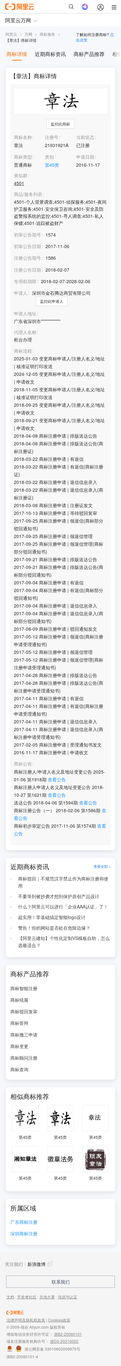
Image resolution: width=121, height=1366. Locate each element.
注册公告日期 (27, 269)
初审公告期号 (27, 234)
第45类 (52, 165)
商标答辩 (19, 1023)
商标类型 (23, 156)
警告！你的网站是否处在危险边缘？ (54, 928)
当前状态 (85, 137)
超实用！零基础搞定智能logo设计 (52, 917)
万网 (28, 34)
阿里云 (11, 34)
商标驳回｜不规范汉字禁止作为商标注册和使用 (63, 882)
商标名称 (23, 137)
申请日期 (85, 156)
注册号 (51, 137)
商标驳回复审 (23, 1011)
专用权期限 (25, 281)
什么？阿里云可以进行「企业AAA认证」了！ (63, 906)
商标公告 (23, 764)
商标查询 (19, 1069)
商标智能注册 (23, 988)
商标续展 (19, 1000)
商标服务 (47, 34)
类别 (49, 156)
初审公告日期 (27, 246)
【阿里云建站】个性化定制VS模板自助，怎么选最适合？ (64, 941)
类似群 (20, 175)
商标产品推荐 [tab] (89, 54)
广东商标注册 (23, 1222)
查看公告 (57, 779)
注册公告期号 (27, 258)
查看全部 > (102, 866)
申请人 (20, 293)
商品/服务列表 (28, 194)
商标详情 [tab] (16, 54)
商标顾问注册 (23, 1058)
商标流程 (23, 351)
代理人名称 (25, 332)
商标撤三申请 (23, 1034)
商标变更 (19, 1046)
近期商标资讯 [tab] (50, 54)
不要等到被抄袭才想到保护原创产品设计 (58, 896)
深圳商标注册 (23, 1233)
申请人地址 (25, 314)
